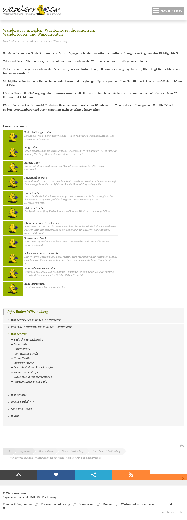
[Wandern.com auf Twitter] (172, 504)
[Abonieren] (131, 475)
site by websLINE (173, 512)
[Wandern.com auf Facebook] (163, 504)
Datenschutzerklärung (55, 504)
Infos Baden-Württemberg (27, 312)
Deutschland (46, 451)
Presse (107, 504)
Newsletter (86, 504)
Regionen (25, 451)
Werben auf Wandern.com (138, 504)
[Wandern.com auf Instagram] (5, 508)
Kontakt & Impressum (17, 504)
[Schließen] (183, 478)
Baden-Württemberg (73, 451)
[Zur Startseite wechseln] (32, 9)
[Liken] (56, 475)
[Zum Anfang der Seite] (182, 446)
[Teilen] (93, 475)
